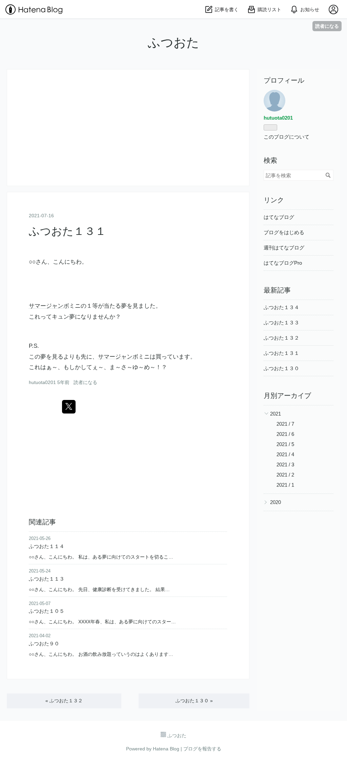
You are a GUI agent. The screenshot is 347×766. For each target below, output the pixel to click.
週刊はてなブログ (284, 247)
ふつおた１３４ (281, 307)
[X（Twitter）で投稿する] (69, 407)
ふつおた (173, 42)
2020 (275, 502)
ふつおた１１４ (46, 546)
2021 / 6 (285, 434)
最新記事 (277, 290)
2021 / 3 (285, 464)
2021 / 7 (285, 424)
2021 (275, 414)
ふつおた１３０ (194, 700)
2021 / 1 (285, 485)
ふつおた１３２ (64, 700)
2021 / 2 (285, 475)
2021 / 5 (285, 444)
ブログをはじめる (284, 232)
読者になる (327, 26)
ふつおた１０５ (46, 611)
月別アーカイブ (287, 395)
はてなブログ (279, 217)
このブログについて (286, 137)
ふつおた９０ (44, 643)
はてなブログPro (283, 263)
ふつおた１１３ (46, 579)
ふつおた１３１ (67, 231)
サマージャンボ (49, 306)
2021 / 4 (285, 454)
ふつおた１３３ (281, 322)
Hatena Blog (166, 748)
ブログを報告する (202, 748)
